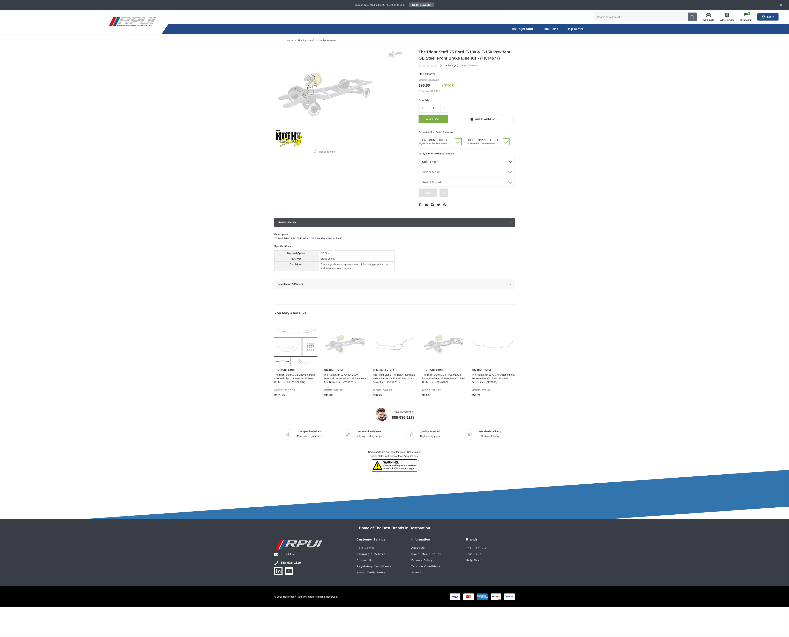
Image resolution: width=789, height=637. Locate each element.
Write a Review (468, 65)
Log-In (770, 16)
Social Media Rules (371, 572)
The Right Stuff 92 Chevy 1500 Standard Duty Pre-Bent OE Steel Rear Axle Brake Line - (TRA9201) (345, 378)
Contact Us (364, 560)
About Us (418, 547)
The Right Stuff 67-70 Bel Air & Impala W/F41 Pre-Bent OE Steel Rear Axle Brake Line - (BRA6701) (394, 378)
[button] (708, 17)
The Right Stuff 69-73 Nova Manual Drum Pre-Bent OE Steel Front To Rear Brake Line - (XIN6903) (443, 378)
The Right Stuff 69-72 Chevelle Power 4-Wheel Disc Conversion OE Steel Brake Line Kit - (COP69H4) (295, 378)
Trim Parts (550, 29)
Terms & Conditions (426, 566)
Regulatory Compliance (374, 566)
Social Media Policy (426, 554)
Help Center (365, 547)
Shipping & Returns (371, 554)
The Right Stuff (522, 29)
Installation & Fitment (290, 284)
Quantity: (424, 100)
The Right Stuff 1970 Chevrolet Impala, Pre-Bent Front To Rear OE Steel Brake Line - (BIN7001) (493, 378)
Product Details (287, 222)
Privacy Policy (422, 560)
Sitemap (417, 572)
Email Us (287, 554)
